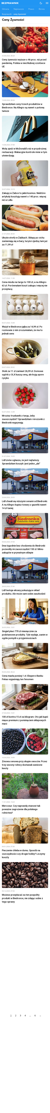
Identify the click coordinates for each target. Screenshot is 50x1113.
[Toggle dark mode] (40, 3)
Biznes (42, 9)
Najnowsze (19, 9)
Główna (5, 9)
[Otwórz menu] (45, 3)
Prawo (31, 9)
